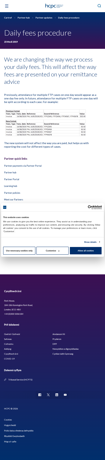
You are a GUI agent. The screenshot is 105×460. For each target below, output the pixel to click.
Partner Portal (11, 179)
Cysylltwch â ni (11, 353)
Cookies (8, 419)
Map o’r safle (10, 441)
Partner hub (10, 172)
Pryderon (56, 339)
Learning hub (10, 186)
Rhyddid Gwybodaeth (14, 436)
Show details (90, 242)
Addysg (7, 348)
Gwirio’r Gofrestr (12, 334)
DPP (54, 344)
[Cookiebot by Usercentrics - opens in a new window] (90, 207)
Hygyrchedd (10, 425)
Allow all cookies (86, 250)
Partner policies (12, 192)
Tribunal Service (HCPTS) (20, 379)
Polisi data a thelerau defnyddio (18, 430)
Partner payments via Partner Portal (23, 165)
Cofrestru (8, 344)
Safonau (8, 339)
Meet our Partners (13, 199)
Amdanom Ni (58, 334)
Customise (51, 250)
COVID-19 (9, 358)
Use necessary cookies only (19, 250)
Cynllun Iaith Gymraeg (62, 353)
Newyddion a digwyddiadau (65, 348)
